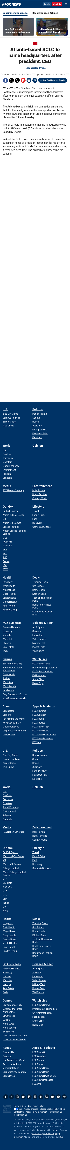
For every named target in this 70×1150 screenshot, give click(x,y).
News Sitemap (55, 1112)
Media (7, 486)
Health (7, 577)
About (7, 706)
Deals (36, 577)
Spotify (58, 1096)
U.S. (5, 409)
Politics (37, 409)
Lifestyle (38, 506)
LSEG (60, 1137)
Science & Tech (42, 622)
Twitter (11, 80)
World (7, 445)
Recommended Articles (45, 13)
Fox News (11, 4)
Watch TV (57, 4)
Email (34, 80)
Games (7, 659)
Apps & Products (43, 706)
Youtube (23, 1096)
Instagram (17, 1096)
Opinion (37, 445)
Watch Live (39, 659)
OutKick (8, 506)
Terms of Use (20, 1106)
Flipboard (23, 80)
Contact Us (19, 1112)
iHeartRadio (64, 1096)
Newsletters (52, 1096)
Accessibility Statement (36, 1112)
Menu (66, 4)
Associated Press (36, 68)
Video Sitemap (20, 1115)
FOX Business (12, 622)
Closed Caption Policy (49, 1109)
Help (63, 1109)
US (35, 43)
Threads (17, 80)
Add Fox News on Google (54, 80)
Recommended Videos (15, 13)
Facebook (5, 80)
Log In (47, 4)
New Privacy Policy (36, 1106)
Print (29, 80)
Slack (40, 1096)
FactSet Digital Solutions (43, 1133)
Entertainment (42, 486)
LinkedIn (35, 1096)
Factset (55, 1130)
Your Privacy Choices (28, 1109)
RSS (46, 1096)
